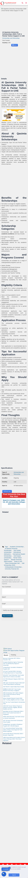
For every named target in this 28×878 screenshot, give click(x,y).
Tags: (6, 546)
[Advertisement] (14, 62)
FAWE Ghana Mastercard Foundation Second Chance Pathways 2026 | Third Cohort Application (14, 739)
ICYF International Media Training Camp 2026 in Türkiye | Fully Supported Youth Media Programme (12, 730)
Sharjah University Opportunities (13, 560)
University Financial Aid (12, 569)
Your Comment (6, 586)
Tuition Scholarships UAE (12, 563)
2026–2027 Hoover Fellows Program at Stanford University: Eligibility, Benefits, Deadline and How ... (12, 707)
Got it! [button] (14, 875)
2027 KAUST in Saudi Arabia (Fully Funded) (13, 686)
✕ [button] (9, 867)
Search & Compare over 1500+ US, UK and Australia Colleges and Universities (14, 502)
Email (4, 603)
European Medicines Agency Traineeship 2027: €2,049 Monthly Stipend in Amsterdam (13, 664)
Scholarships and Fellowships (11, 38)
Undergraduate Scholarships (13, 567)
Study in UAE (18, 561)
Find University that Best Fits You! (14, 495)
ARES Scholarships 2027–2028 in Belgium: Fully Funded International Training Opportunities (13, 694)
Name (4, 597)
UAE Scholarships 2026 (14, 564)
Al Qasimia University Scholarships (10, 549)
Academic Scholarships (17, 546)
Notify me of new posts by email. (13, 610)
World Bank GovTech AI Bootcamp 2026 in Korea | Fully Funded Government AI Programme (13, 713)
